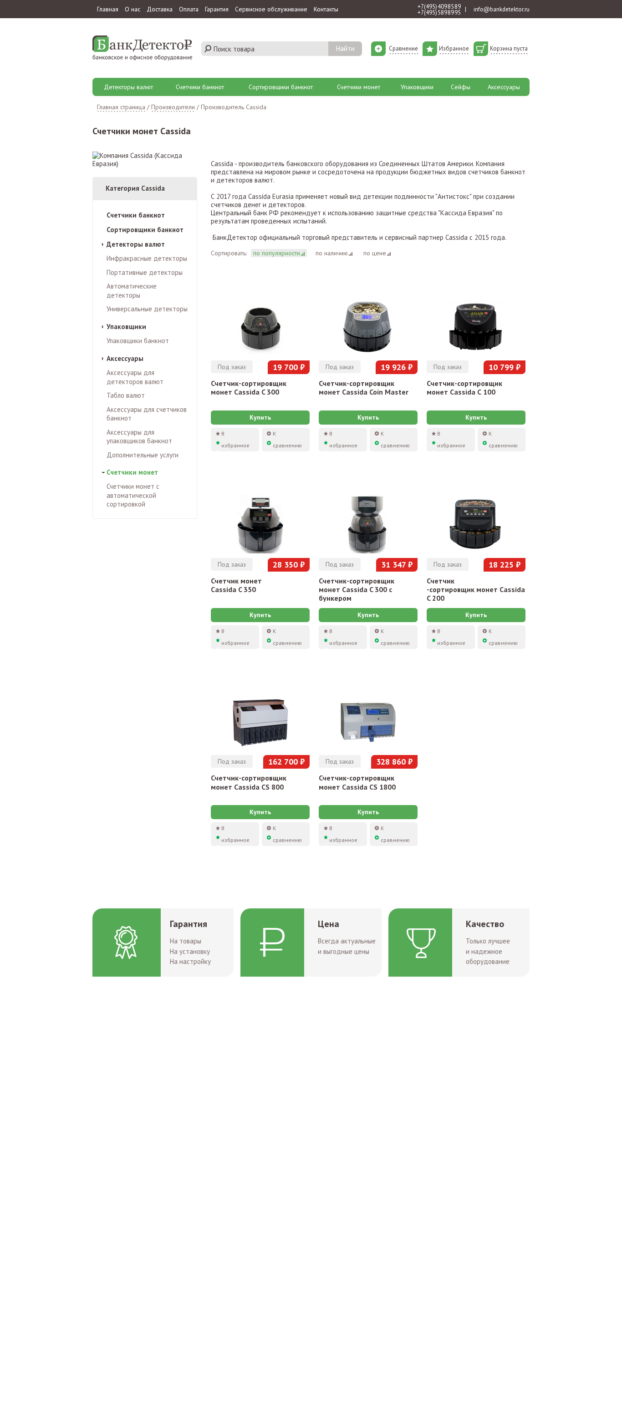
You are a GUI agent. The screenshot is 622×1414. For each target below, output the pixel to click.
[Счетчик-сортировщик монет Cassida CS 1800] (368, 710)
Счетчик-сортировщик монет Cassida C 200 (476, 589)
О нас (132, 9)
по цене (374, 253)
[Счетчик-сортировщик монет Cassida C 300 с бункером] (368, 513)
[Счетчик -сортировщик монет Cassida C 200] (476, 513)
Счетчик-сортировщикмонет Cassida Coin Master (363, 387)
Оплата (189, 9)
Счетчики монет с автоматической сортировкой (133, 495)
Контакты (326, 9)
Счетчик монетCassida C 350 (236, 585)
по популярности (276, 253)
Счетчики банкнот (200, 87)
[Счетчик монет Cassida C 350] (260, 513)
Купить (260, 417)
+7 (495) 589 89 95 (439, 12)
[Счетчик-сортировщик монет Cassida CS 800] (260, 710)
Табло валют (126, 395)
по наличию (332, 253)
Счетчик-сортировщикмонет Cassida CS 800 (248, 782)
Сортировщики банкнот (281, 87)
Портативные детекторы (145, 272)
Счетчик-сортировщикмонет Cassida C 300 (248, 387)
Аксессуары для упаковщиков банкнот (139, 437)
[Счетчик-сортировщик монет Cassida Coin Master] (368, 315)
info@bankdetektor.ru (502, 9)
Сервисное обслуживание (271, 9)
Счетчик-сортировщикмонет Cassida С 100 (464, 387)
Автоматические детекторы (132, 290)
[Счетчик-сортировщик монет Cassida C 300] (260, 315)
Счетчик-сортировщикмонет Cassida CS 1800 (357, 782)
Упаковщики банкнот (138, 340)
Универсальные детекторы (147, 308)
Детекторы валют (128, 87)
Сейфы (460, 87)
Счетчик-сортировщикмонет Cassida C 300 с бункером (356, 589)
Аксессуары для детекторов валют (135, 377)
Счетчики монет (358, 87)
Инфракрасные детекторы (147, 258)
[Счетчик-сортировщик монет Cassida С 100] (476, 315)
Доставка (160, 9)
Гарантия (217, 9)
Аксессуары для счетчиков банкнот (147, 414)
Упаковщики (417, 87)
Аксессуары (504, 87)
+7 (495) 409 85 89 (439, 6)
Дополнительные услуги (142, 455)
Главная (107, 9)
